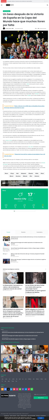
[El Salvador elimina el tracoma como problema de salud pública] (40, 367)
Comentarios (39, 232)
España (31, 173)
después (24, 173)
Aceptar (40, 418)
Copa (12, 173)
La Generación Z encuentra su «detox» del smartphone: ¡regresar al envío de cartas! (13, 287)
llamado (37, 93)
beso (6, 173)
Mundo (25, 176)
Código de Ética (23, 415)
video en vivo (9, 140)
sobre (9, 381)
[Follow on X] (12, 28)
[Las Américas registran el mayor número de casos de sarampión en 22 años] (8, 367)
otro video (30, 146)
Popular (8, 232)
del (18, 173)
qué (5, 381)
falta (37, 173)
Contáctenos (6, 415)
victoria (37, 176)
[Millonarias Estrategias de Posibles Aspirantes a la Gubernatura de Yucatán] (6, 244)
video (28, 84)
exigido (29, 95)
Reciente (23, 232)
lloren (11, 176)
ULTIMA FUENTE (8, 28)
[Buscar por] (47, 5)
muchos (18, 176)
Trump (13, 381)
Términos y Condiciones (41, 415)
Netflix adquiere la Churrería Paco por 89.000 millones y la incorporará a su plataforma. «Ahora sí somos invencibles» (35, 312)
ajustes (34, 418)
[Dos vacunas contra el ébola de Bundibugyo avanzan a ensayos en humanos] (24, 358)
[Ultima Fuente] (10, 5)
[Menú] (1, 5)
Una (16, 381)
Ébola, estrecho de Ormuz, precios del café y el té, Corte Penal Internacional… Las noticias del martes (27, 1)
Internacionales (7, 11)
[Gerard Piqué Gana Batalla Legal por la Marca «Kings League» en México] (6, 250)
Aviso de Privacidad (31, 415)
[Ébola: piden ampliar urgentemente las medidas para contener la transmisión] (40, 358)
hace (42, 173)
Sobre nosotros (13, 415)
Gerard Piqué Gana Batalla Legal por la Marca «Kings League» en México (28, 248)
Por (31, 176)
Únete (18, 415)
